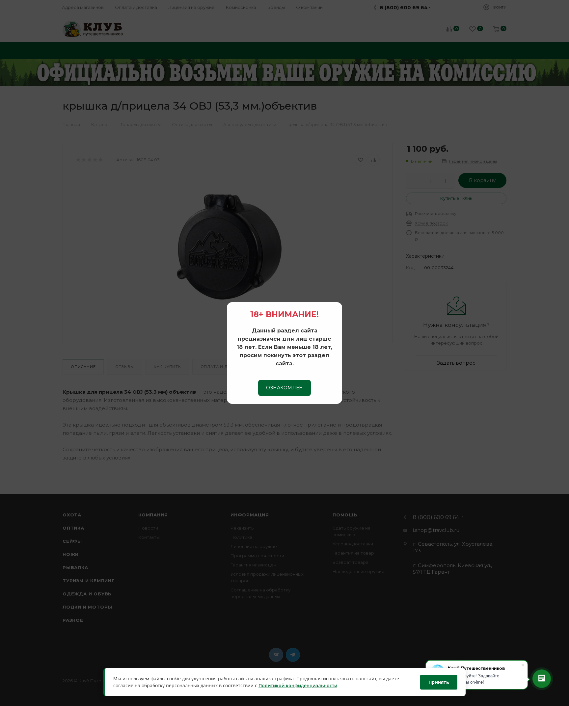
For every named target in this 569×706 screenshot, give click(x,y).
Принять (438, 682)
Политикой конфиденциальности (297, 686)
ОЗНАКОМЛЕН (284, 388)
